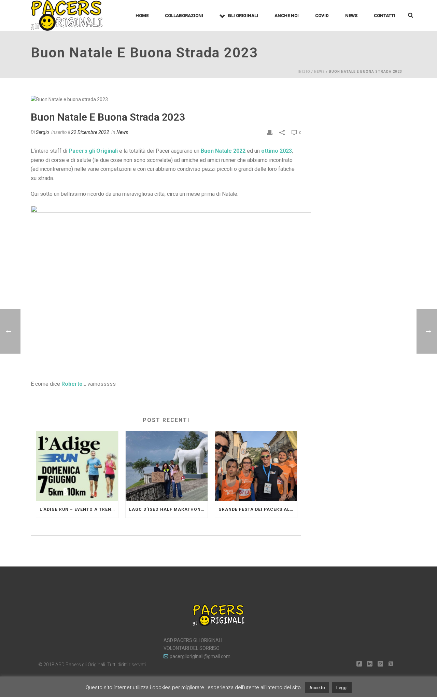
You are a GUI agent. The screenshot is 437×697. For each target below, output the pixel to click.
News (351, 15)
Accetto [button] (317, 687)
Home (142, 15)
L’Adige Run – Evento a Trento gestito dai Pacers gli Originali (79, 509)
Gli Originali (243, 15)
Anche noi (286, 15)
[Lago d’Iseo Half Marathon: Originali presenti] (167, 466)
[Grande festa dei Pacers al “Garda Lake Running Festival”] (256, 466)
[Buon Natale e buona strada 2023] (166, 99)
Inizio (304, 71)
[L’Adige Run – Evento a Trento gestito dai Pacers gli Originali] (77, 466)
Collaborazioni (184, 15)
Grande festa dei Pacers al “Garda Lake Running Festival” (257, 509)
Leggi (342, 687)
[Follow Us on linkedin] (369, 664)
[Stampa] (269, 132)
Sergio (42, 132)
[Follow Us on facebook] (359, 664)
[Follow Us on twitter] (391, 664)
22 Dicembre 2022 (90, 132)
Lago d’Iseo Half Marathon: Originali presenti (168, 509)
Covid (322, 15)
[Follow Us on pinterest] (380, 664)
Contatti (384, 15)
